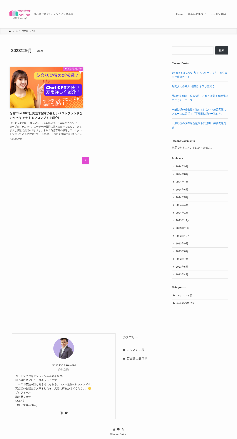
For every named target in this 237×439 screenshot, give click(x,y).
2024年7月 (182, 181)
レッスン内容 (184, 295)
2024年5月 (182, 197)
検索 (221, 50)
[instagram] (61, 413)
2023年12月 (183, 220)
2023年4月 (182, 274)
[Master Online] (20, 14)
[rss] (123, 429)
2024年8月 (182, 174)
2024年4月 (182, 204)
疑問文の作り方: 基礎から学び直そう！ (194, 86)
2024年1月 (182, 212)
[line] (66, 413)
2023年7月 (182, 258)
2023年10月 (183, 235)
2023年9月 (182, 243)
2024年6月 (182, 189)
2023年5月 (182, 266)
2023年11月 (182, 228)
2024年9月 (182, 166)
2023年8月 (182, 251)
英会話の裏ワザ (185, 302)
